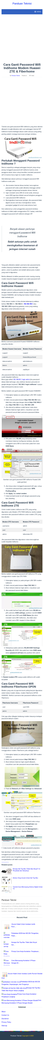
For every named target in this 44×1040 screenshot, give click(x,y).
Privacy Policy (6, 1022)
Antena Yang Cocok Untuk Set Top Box (25, 878)
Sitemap (4, 1025)
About (3, 1011)
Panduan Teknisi (22, 3)
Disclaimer (5, 1018)
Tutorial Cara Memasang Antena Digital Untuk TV (27, 888)
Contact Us (5, 1015)
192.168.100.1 (28, 304)
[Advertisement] (22, 38)
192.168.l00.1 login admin (21, 379)
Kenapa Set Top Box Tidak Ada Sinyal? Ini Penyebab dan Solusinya (26, 870)
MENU (39, 11)
